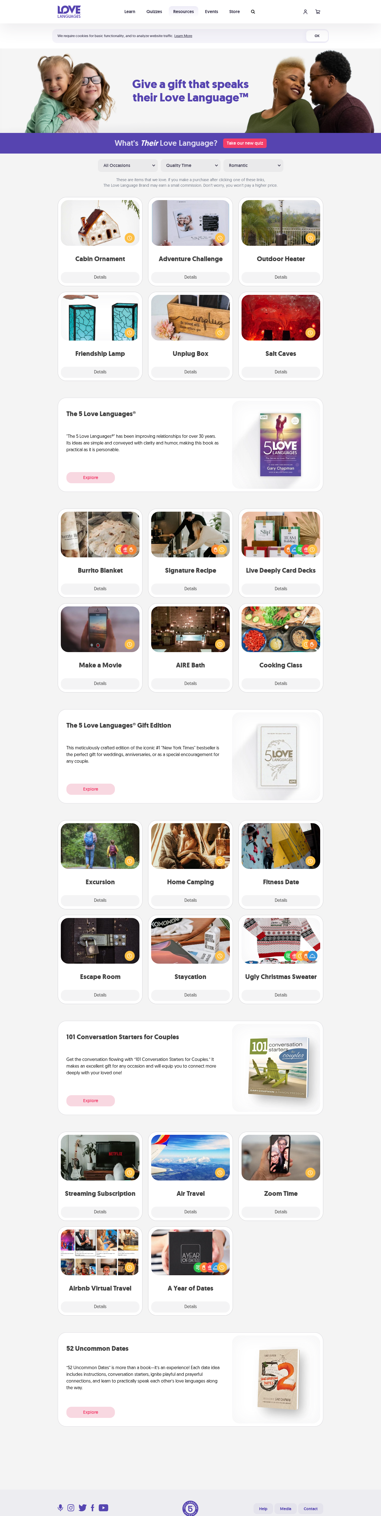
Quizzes (154, 11)
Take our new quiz (245, 143)
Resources (183, 11)
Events (211, 11)
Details (100, 277)
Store (234, 11)
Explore (90, 477)
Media (285, 1508)
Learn (129, 11)
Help (263, 1508)
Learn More (183, 35)
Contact (311, 1508)
